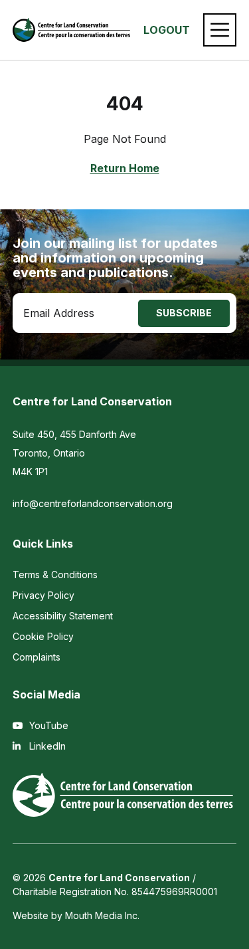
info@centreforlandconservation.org (93, 503)
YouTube (47, 725)
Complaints (36, 657)
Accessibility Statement (63, 615)
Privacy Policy (43, 595)
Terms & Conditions (55, 574)
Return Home (124, 168)
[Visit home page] (72, 30)
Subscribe (184, 312)
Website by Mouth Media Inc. (76, 915)
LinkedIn (46, 746)
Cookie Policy (43, 636)
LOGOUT (166, 30)
